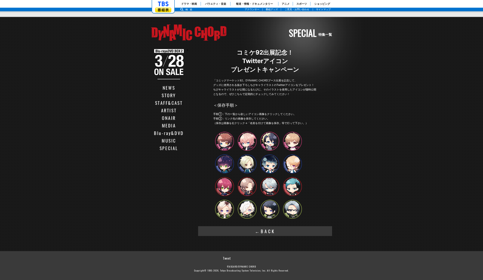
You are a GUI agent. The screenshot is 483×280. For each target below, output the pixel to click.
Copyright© (200, 270)
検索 (189, 9)
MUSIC (169, 140)
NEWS (169, 87)
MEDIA (169, 125)
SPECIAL (169, 148)
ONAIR (169, 117)
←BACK (265, 231)
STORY (169, 95)
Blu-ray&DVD (169, 133)
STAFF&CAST (169, 102)
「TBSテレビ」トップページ (163, 4)
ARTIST (169, 110)
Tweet (227, 258)
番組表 (163, 10)
